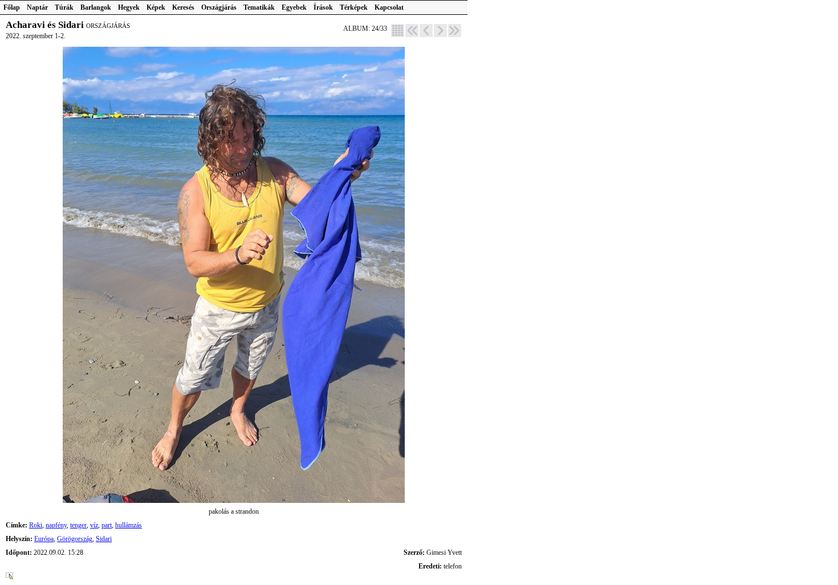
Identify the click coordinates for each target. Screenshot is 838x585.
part (106, 525)
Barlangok (95, 7)
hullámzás (128, 525)
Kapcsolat (389, 7)
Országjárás (219, 7)
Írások (323, 7)
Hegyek (129, 7)
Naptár (37, 7)
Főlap (11, 7)
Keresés (183, 7)
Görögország (74, 539)
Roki (35, 525)
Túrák (64, 7)
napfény (56, 525)
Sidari (104, 539)
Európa (44, 539)
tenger (78, 525)
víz (94, 525)
